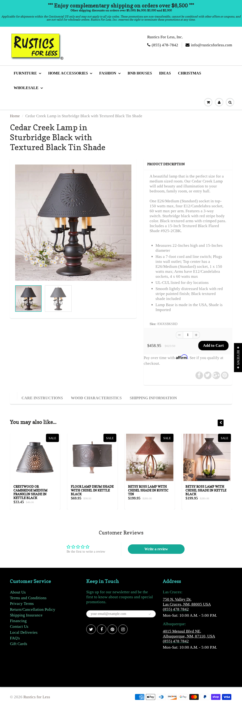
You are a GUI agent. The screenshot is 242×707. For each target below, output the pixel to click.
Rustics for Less (36, 697)
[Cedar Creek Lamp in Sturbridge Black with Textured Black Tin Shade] (73, 222)
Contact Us (19, 626)
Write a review (156, 549)
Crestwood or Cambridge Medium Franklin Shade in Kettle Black (30, 492)
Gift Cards (18, 644)
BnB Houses (140, 73)
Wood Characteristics (96, 398)
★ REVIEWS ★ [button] (238, 357)
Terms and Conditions (28, 598)
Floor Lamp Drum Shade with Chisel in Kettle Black (92, 490)
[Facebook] (101, 629)
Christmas (189, 73)
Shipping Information (153, 398)
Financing (18, 621)
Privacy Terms (22, 603)
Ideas (165, 73)
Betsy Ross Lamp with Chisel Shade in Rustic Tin (148, 490)
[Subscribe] (149, 614)
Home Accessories (68, 73)
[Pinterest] (112, 629)
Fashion (107, 73)
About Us (18, 592)
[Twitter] (91, 629)
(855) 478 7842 (176, 609)
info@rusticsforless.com (211, 45)
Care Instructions (42, 398)
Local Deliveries (24, 632)
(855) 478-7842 (165, 45)
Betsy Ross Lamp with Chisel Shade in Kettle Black (206, 490)
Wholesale (26, 88)
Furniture (25, 73)
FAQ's (15, 638)
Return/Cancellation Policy (32, 609)
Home (15, 116)
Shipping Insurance (26, 615)
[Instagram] (123, 629)
